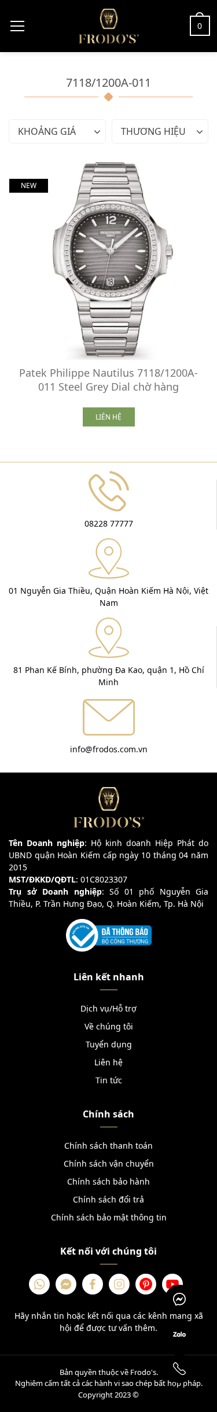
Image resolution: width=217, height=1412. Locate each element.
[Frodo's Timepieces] (109, 25)
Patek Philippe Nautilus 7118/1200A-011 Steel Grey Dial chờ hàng (108, 380)
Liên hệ (108, 1062)
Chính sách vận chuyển (109, 1163)
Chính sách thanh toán (108, 1145)
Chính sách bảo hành (108, 1181)
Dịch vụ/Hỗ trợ (108, 1008)
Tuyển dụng (109, 1044)
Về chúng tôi (108, 1026)
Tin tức (108, 1080)
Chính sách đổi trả (108, 1199)
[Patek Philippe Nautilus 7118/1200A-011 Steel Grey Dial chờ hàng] (108, 260)
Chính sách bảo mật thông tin (109, 1217)
